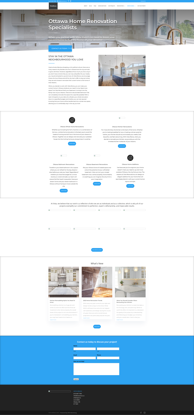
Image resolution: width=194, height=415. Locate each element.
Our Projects (111, 6)
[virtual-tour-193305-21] (59, 229)
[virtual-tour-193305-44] (85, 210)
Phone (99, 355)
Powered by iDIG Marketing (68, 413)
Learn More (72, 143)
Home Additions (102, 6)
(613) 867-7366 (78, 393)
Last (98, 351)
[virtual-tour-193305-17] (85, 229)
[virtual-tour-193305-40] (109, 210)
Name (75, 346)
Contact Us (143, 1)
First (75, 351)
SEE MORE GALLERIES (97, 249)
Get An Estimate (142, 6)
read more (53, 319)
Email (75, 355)
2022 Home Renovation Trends (92, 300)
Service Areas (130, 6)
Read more (97, 326)
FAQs (95, 6)
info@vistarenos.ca (79, 396)
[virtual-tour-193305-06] (134, 229)
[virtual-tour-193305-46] (59, 210)
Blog (90, 6)
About (85, 6)
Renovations (120, 6)
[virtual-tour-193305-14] (109, 229)
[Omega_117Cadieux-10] (122, 86)
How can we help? (79, 361)
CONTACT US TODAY (59, 48)
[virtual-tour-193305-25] (134, 210)
